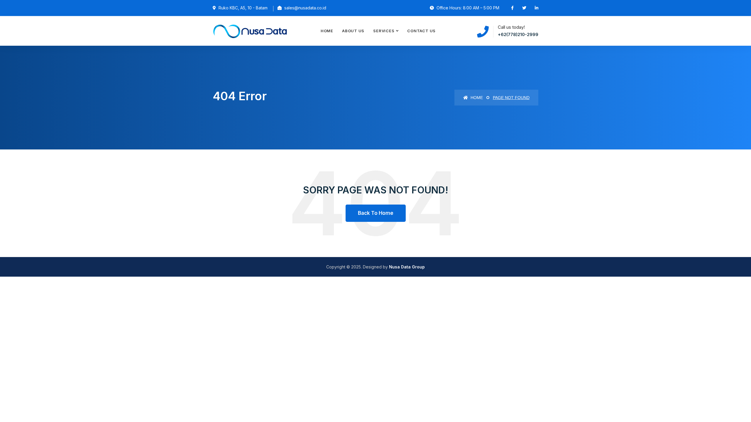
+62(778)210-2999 (518, 34)
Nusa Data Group (407, 266)
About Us (353, 30)
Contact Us (421, 30)
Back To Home (375, 213)
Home (327, 30)
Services (383, 30)
